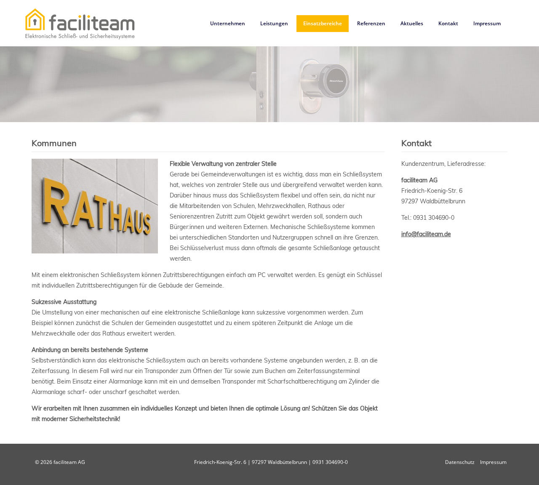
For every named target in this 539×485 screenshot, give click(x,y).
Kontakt (448, 23)
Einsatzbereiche (322, 23)
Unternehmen (227, 23)
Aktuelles (411, 23)
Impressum (487, 23)
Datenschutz (460, 462)
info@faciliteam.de (426, 234)
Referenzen (371, 23)
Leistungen (274, 23)
